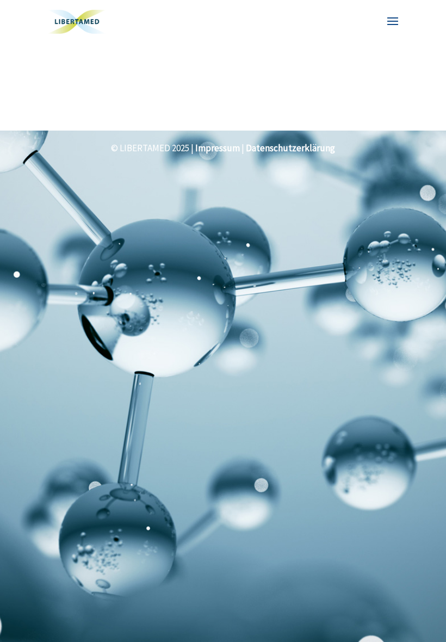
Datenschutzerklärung (290, 148)
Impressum (217, 148)
